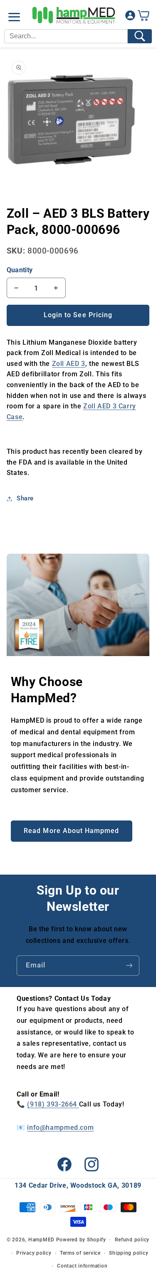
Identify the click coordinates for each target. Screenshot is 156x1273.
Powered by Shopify (81, 1240)
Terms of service (80, 1253)
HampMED (41, 1240)
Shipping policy (128, 1253)
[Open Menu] (14, 17)
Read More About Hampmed (71, 831)
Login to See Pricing (78, 315)
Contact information (82, 1266)
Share (25, 498)
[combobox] (66, 36)
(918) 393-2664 (53, 1104)
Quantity (19, 270)
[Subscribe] (129, 965)
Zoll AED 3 (68, 364)
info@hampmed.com (60, 1127)
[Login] (130, 17)
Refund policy (132, 1240)
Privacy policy (33, 1253)
